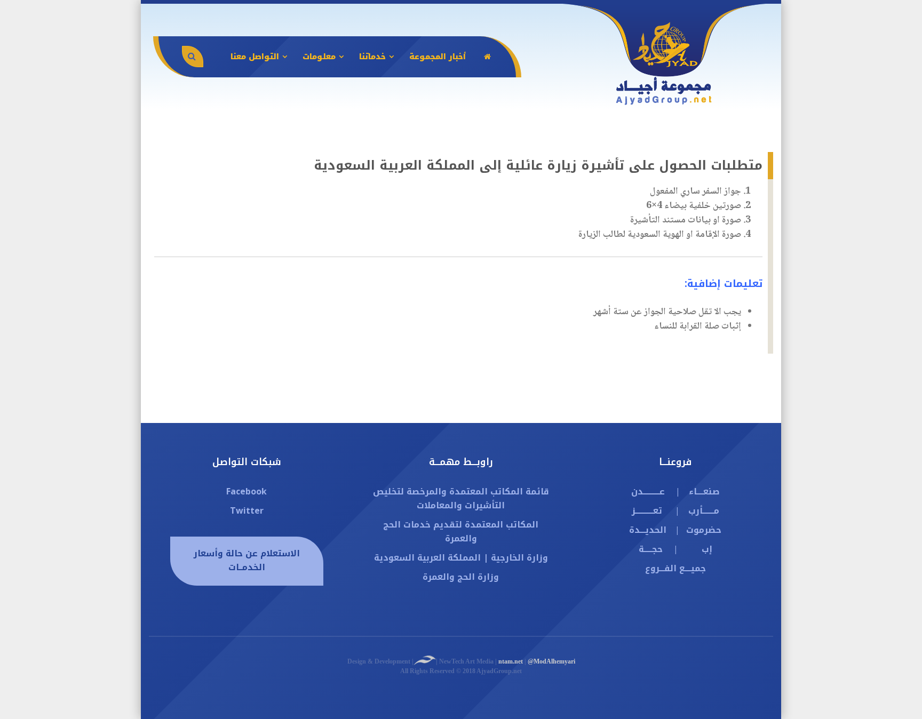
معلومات (319, 57)
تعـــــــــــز (647, 510)
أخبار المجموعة (437, 57)
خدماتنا (372, 57)
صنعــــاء (704, 491)
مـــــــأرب (703, 510)
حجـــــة (651, 549)
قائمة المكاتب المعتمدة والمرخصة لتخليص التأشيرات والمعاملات (461, 498)
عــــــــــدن (648, 491)
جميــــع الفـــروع (675, 568)
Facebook (246, 491)
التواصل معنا (254, 57)
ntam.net (510, 661)
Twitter (247, 510)
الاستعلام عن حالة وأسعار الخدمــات (247, 560)
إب (707, 549)
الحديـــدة (647, 530)
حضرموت (703, 530)
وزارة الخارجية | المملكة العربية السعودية (461, 557)
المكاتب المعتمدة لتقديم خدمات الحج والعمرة (460, 531)
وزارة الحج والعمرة (461, 577)
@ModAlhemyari (551, 661)
